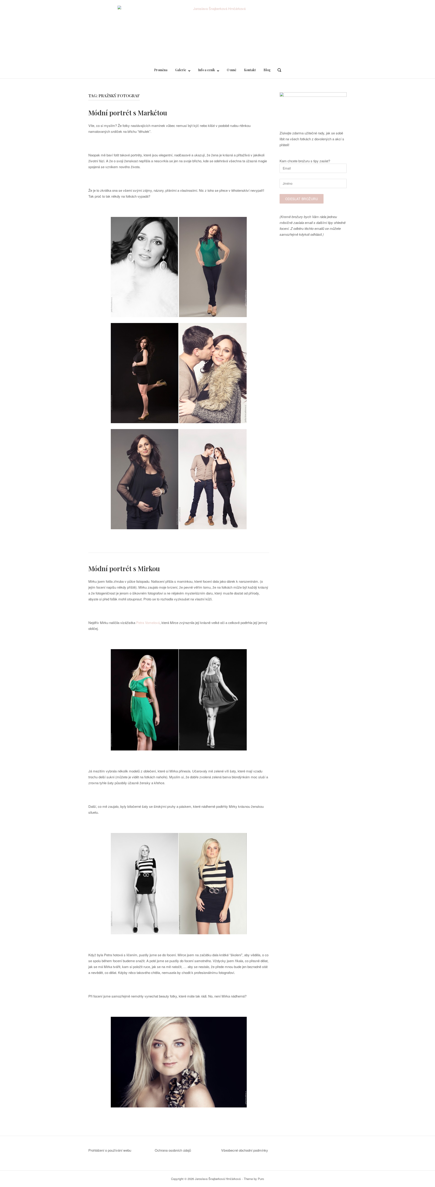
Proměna (160, 70)
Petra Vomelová (148, 622)
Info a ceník (206, 70)
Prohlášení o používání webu (109, 1150)
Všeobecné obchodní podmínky (244, 1150)
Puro (261, 1179)
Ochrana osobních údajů (173, 1150)
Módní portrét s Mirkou (124, 568)
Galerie (180, 70)
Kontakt (250, 70)
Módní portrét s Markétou (127, 112)
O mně (231, 70)
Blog (267, 70)
